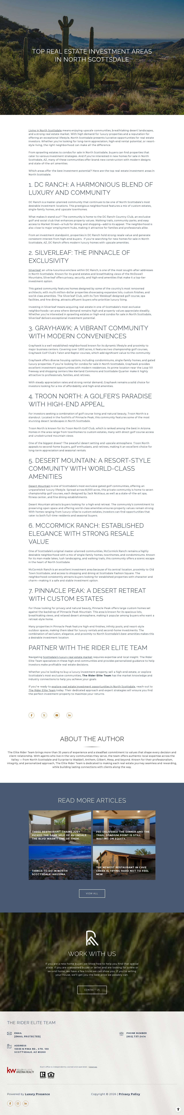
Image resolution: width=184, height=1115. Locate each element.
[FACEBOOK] (10, 1103)
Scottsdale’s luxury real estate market (67, 657)
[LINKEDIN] (25, 1103)
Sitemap (93, 1067)
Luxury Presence (37, 1094)
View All (92, 893)
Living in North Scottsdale (45, 130)
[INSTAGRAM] (18, 1103)
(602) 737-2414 (136, 1036)
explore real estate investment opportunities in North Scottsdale (93, 686)
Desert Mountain (39, 486)
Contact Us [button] (92, 990)
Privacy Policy (129, 1094)
